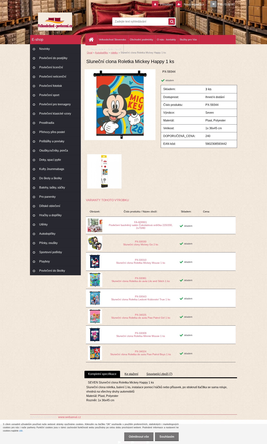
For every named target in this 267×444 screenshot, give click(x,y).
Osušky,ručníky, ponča (53, 150)
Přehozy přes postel (52, 132)
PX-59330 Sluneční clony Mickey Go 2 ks (140, 243)
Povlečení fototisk (50, 85)
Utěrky (43, 224)
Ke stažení (131, 373)
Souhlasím (166, 436)
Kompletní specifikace (102, 373)
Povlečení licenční (51, 67)
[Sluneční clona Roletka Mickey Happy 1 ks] (119, 70)
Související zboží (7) (159, 373)
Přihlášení (166, 4)
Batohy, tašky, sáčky (52, 187)
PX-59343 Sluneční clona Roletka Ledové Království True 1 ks (140, 298)
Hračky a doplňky (50, 215)
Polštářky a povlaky (51, 141)
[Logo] (55, 22)
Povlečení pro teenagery (55, 104)
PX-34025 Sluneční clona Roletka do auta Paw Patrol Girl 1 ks (140, 316)
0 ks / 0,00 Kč (226, 4)
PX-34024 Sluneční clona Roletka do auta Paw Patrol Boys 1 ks (140, 353)
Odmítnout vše (139, 436)
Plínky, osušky (48, 242)
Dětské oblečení (49, 206)
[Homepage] (92, 39)
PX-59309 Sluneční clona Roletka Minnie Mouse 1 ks (140, 334)
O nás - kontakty (166, 39)
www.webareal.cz (69, 417)
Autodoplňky (47, 233)
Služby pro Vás (188, 39)
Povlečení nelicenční (52, 76)
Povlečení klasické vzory (55, 113)
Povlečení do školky (52, 270)
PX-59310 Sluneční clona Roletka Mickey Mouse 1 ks (140, 261)
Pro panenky (47, 196)
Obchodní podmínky (141, 39)
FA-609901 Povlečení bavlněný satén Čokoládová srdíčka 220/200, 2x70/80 (141, 225)
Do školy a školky (50, 178)
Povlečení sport (49, 95)
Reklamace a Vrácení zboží (106, 48)
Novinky (44, 48)
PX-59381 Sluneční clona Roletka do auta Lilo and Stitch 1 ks (141, 280)
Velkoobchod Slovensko (112, 39)
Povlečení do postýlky (53, 58)
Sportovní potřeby (50, 252)
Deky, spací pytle (50, 159)
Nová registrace (193, 4)
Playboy (44, 261)
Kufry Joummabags (51, 169)
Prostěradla (46, 122)
